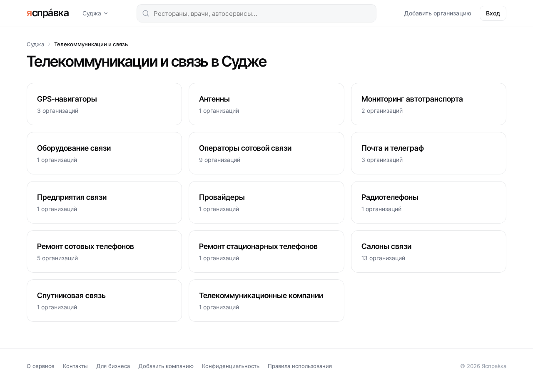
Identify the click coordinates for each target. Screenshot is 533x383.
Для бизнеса (113, 366)
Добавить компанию (166, 366)
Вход (493, 13)
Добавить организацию (437, 13)
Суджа (91, 13)
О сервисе (41, 366)
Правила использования (300, 366)
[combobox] (256, 13)
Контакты (75, 366)
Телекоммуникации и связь (91, 44)
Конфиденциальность (230, 366)
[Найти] (145, 13)
